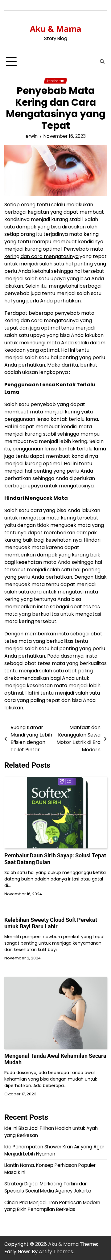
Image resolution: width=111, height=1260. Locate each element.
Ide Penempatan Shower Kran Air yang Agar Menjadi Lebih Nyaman (54, 1150)
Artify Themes (56, 1251)
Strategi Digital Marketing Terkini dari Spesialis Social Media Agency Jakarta (48, 1187)
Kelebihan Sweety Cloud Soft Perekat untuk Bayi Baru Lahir (50, 923)
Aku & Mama (55, 28)
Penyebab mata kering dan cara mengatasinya (53, 252)
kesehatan (55, 81)
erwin (32, 136)
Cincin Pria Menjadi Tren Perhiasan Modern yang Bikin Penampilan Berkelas (52, 1206)
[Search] (102, 61)
